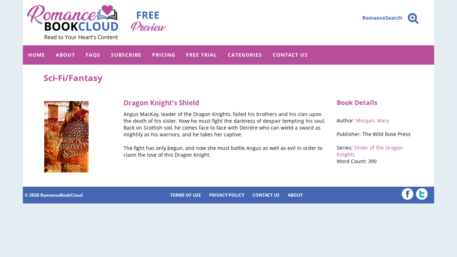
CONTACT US (290, 54)
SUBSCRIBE (126, 54)
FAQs (93, 54)
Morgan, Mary (372, 120)
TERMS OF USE (185, 195)
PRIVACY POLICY (226, 195)
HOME (36, 54)
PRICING (163, 54)
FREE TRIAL (201, 54)
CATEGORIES (245, 54)
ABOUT (65, 54)
